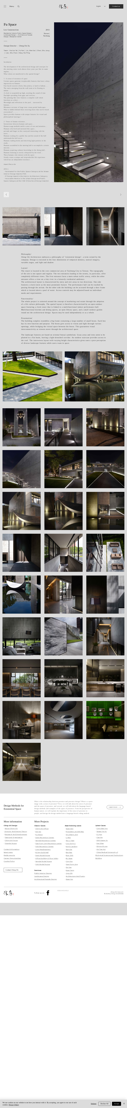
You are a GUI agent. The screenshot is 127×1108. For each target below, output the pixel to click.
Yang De (69, 849)
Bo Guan (69, 858)
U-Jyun (99, 834)
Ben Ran (69, 852)
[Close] (124, 1104)
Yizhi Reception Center (44, 846)
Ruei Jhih (69, 855)
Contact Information (11, 849)
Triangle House (11, 843)
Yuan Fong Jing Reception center (48, 843)
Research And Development (16, 834)
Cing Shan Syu (102, 828)
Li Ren (68, 837)
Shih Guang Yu (102, 840)
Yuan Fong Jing (72, 864)
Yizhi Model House (42, 864)
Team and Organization (14, 837)
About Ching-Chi (11, 828)
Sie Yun (38, 832)
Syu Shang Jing (72, 834)
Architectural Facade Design (45, 879)
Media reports (9, 855)
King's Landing (71, 846)
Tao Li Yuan (70, 840)
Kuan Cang (70, 870)
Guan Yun (69, 879)
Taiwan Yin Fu (101, 831)
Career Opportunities (12, 858)
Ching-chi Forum (11, 840)
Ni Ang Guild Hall (41, 852)
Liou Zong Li (71, 843)
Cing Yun (69, 861)
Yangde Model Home (43, 861)
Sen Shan (100, 843)
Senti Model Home (42, 855)
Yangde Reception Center (45, 840)
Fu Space (39, 834)
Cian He (99, 837)
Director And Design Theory (15, 831)
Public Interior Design (43, 873)
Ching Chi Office (42, 829)
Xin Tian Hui (101, 849)
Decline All (104, 1104)
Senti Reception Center (44, 837)
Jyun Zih (69, 873)
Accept (116, 1104)
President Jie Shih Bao (75, 832)
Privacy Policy (14, 1105)
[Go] (120, 194)
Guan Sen (69, 829)
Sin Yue (69, 867)
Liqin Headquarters (43, 849)
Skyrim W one (101, 846)
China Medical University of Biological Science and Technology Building (109, 855)
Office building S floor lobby (46, 858)
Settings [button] (93, 1104)
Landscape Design (41, 876)
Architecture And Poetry (75, 876)
